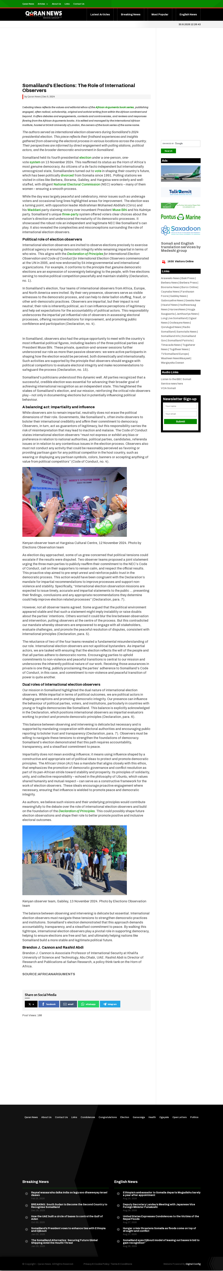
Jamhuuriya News (187, 313)
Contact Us (78, 4)
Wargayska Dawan (172, 362)
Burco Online (189, 287)
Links (67, 4)
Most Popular (159, 14)
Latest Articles (100, 14)
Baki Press (187, 278)
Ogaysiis (164, 1117)
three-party (70, 214)
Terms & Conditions (121, 1264)
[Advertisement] (86, 60)
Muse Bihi (119, 210)
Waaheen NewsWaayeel (175, 358)
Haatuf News (170, 304)
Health (152, 1117)
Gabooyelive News (172, 300)
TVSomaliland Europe (174, 353)
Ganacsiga (139, 1117)
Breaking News (130, 14)
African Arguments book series (115, 107)
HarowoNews (177, 309)
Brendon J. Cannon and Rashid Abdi (53, 947)
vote (98, 171)
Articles (41, 4)
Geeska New (192, 300)
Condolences (88, 1117)
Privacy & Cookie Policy (96, 1264)
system (35, 162)
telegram (112, 1004)
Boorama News (170, 287)
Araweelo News (170, 278)
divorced (67, 175)
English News (188, 14)
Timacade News (171, 344)
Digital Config (193, 1264)
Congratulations (108, 1117)
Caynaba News (170, 291)
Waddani (34, 210)
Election (124, 1117)
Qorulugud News (171, 327)
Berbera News (169, 282)
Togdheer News (178, 349)
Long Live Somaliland (174, 318)
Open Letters (179, 1117)
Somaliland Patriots (180, 340)
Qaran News (28, 4)
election (85, 157)
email (70, 1004)
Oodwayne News (179, 322)
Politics (194, 1117)
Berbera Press (188, 282)
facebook (51, 1004)
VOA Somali (168, 388)
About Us (56, 4)
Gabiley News (178, 296)
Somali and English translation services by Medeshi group (181, 247)
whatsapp (91, 1004)
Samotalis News (187, 331)
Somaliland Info (170, 336)
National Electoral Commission (77, 184)
